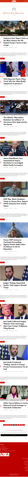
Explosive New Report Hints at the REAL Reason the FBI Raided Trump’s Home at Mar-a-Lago (16, 41)
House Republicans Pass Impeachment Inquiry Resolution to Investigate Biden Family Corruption (13, 161)
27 (16, 424)
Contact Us (26, 464)
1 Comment (11, 47)
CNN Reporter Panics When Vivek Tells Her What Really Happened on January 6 (15, 81)
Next (23, 424)
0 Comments (12, 371)
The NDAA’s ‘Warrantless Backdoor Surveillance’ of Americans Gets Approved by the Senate (15, 121)
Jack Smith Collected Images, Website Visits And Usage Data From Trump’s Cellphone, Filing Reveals (15, 325)
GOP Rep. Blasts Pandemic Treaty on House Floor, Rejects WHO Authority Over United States (15, 202)
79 (20, 424)
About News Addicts (25, 458)
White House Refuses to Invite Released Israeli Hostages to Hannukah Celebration (15, 405)
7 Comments (12, 126)
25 (11, 424)
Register (26, 470)
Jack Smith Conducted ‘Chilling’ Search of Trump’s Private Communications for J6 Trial (15, 365)
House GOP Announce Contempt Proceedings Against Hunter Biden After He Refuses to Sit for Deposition (14, 244)
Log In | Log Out (26, 467)
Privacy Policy (26, 461)
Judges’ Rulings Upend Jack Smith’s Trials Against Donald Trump (14, 285)
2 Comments (12, 330)
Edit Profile (26, 468)
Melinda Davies (6, 47)
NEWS (16, 47)
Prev (4, 424)
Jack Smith (20, 371)
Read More (2, 58)
